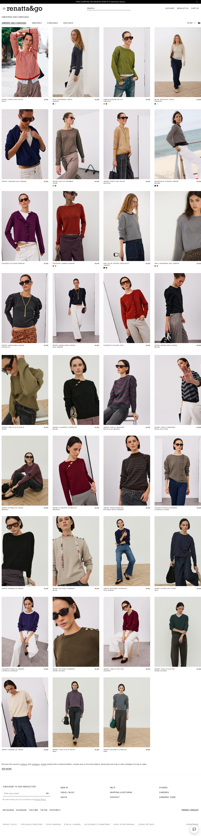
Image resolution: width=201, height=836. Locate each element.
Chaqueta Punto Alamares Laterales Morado (13, 670)
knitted (43, 764)
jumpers (24, 764)
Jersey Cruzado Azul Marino (14, 181)
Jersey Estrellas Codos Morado (12, 508)
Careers (164, 792)
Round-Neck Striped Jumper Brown (167, 182)
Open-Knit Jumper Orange (64, 263)
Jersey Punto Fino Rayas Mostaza (114, 182)
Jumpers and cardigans (14, 23)
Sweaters (37, 23)
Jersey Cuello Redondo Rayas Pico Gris (165, 428)
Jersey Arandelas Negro (12, 588)
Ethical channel (72, 824)
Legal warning (53, 824)
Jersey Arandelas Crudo (12, 749)
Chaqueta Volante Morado (13, 263)
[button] (109, 8)
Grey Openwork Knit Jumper (167, 263)
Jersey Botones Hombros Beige (64, 589)
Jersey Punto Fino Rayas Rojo (12, 100)
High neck (68, 23)
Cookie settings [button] (146, 824)
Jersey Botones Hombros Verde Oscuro (64, 670)
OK (47, 793)
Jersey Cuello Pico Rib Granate (114, 670)
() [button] (182, 8)
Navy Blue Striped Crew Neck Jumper (116, 264)
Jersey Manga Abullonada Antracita (13, 346)
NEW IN (64, 787)
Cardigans (52, 23)
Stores (163, 787)
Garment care (167, 797)
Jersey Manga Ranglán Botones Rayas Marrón (114, 508)
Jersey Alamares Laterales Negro (65, 428)
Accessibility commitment (97, 824)
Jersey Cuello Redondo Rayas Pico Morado (114, 428)
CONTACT (115, 797)
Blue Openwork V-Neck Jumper (62, 100)
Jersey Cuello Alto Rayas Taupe (13, 428)
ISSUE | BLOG (67, 792)
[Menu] (4, 8)
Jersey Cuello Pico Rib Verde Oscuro (165, 670)
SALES (64, 797)
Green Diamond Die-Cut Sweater (113, 100)
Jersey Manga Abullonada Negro (166, 346)
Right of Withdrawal (124, 824)
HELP (112, 787)
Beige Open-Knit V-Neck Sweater (164, 100)
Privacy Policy (40, 799)
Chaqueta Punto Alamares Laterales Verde (166, 508)
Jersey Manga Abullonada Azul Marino (64, 346)
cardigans (36, 764)
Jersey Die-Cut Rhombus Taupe (63, 182)
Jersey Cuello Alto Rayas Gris (64, 750)
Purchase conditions (32, 824)
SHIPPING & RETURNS (121, 792)
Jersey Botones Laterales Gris (115, 750)
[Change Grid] (199, 23)
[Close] (197, 2)
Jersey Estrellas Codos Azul (165, 589)
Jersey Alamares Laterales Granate (65, 508)
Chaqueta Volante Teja (114, 345)
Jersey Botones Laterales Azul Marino (115, 589)
